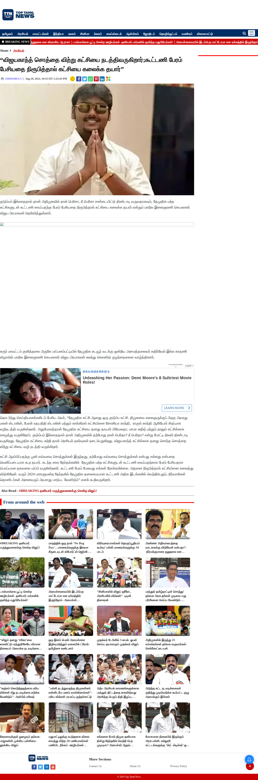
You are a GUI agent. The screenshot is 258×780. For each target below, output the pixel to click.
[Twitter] (40, 767)
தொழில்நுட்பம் (168, 34)
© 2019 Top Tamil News (129, 776)
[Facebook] (34, 767)
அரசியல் (22, 34)
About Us (135, 766)
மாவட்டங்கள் (41, 34)
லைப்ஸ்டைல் (114, 34)
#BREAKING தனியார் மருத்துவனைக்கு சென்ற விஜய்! (58, 491)
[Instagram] (46, 767)
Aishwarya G (13, 78)
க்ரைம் (98, 34)
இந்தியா (58, 34)
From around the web (24, 502)
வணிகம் (187, 34)
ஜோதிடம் (149, 34)
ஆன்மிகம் (132, 34)
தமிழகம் (7, 34)
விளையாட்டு (205, 34)
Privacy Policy (178, 766)
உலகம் (72, 34)
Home (4, 50)
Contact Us (95, 766)
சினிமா (84, 34)
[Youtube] (52, 767)
